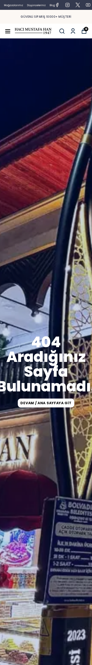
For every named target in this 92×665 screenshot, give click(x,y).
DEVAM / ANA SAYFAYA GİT (45, 403)
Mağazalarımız (13, 5)
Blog (52, 5)
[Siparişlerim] (73, 31)
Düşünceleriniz (36, 5)
